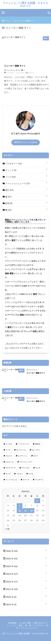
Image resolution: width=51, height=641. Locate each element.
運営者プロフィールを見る (25, 142)
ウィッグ (10, 170)
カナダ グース (11, 468)
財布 (8, 203)
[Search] (49, 13)
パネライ (19, 474)
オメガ (8, 474)
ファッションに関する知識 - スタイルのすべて (25, 4)
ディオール (39, 480)
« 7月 (7, 529)
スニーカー (10, 72)
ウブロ (30, 474)
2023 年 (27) (11, 574)
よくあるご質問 (25, 623)
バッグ (10, 177)
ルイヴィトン (23, 456)
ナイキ (22, 228)
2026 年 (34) (11, 551)
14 (31, 511)
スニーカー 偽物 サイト (15, 66)
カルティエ (10, 462)
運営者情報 (12, 623)
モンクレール (21, 450)
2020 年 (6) (10, 597)
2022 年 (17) (11, 582)
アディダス (25, 468)
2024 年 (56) (11, 566)
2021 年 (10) (11, 589)
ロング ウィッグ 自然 (27, 331)
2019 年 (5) (10, 605)
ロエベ (35, 456)
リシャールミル (11, 480)
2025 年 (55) (11, 559)
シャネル (9, 444)
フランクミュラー (26, 462)
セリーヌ (26, 480)
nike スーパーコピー (32, 286)
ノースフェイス (23, 444)
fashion (37, 444)
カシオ (37, 468)
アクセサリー (13, 164)
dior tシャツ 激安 (29, 294)
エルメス (9, 456)
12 (19, 511)
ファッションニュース (17, 184)
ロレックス (36, 450)
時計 (9, 190)
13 (25, 511)
